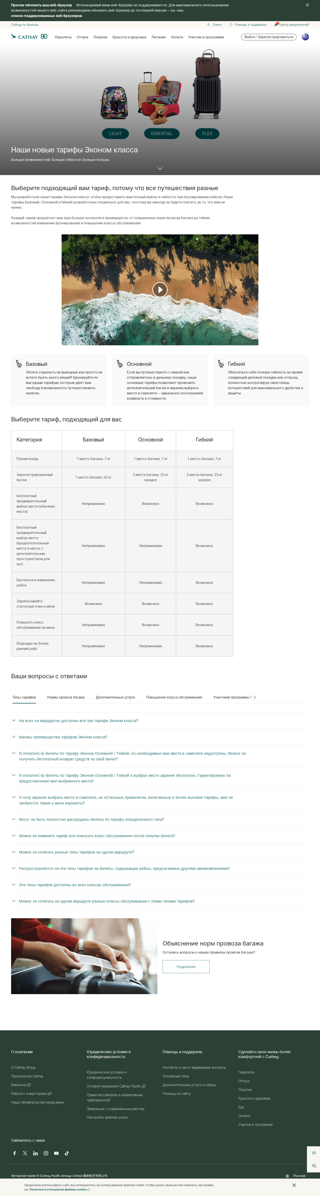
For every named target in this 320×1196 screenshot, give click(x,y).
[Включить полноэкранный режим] (255, 341)
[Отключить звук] (70, 342)
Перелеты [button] (63, 37)
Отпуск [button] (82, 37)
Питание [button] (159, 37)
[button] (294, 1185)
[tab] (24, 697)
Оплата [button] (177, 37)
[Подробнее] (160, 169)
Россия (299, 1175)
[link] (84, 956)
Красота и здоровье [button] (130, 37)
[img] (307, 5)
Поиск (217, 24)
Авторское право (23, 1175)
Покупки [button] (100, 37)
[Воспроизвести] (160, 289)
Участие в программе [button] (206, 37)
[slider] (64, 337)
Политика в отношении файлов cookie (57, 1189)
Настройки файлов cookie (107, 1117)
